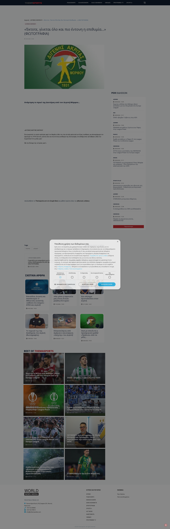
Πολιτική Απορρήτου (75, 269)
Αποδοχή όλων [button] (106, 284)
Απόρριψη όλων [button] (87, 284)
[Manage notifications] (165, 525)
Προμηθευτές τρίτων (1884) (98, 256)
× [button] (117, 241)
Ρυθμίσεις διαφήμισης (64, 266)
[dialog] (85, 264)
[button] (64, 284)
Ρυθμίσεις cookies (63, 269)
